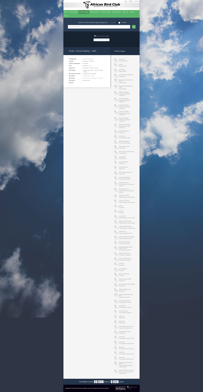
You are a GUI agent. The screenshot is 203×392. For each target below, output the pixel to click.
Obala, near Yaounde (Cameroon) (124, 94)
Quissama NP (123, 66)
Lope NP (122, 265)
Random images (106, 12)
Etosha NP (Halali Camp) (126, 328)
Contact (132, 12)
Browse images (83, 12)
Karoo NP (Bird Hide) (125, 137)
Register (131, 1)
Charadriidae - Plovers (88, 76)
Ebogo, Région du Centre (126, 233)
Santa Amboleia (124, 61)
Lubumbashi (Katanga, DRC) (127, 338)
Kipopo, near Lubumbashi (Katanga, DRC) (126, 366)
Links (65, 16)
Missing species (95, 12)
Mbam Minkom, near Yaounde (127, 197)
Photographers (116, 12)
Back (96, 40)
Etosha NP (122, 285)
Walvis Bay (122, 322)
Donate (137, 1)
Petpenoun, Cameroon (125, 249)
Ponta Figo (122, 76)
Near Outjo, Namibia (125, 297)
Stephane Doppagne (88, 59)
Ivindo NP (122, 280)
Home (66, 12)
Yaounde (122, 207)
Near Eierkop (123, 153)
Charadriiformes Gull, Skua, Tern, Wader (93, 78)
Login (125, 1)
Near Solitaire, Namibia (125, 302)
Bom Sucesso (123, 71)
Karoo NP (122, 132)
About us (125, 12)
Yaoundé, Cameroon (125, 243)
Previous (101, 40)
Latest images (73, 12)
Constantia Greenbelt (125, 143)
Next (107, 40)
